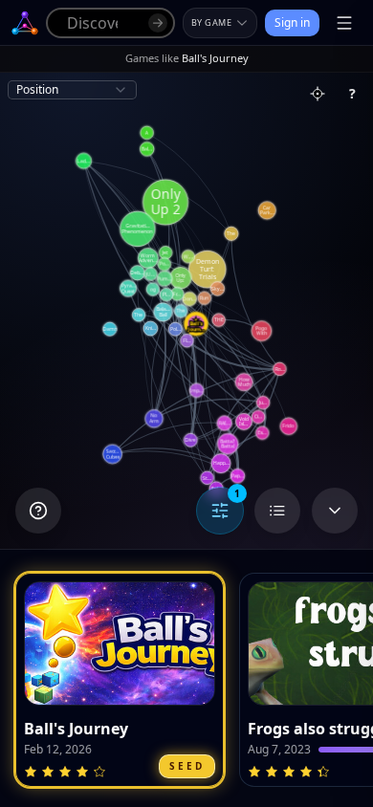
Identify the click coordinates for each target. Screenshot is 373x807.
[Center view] (317, 93)
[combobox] (72, 89)
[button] (119, 680)
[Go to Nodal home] (24, 23)
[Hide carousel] (335, 511)
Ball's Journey (76, 728)
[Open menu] (344, 23)
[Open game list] (277, 511)
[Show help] (38, 511)
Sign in (292, 22)
